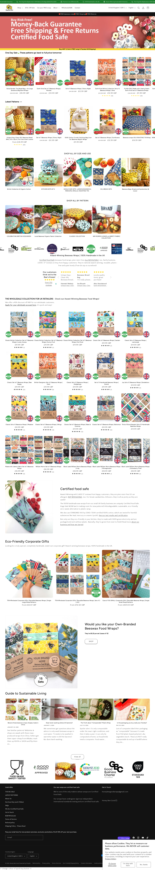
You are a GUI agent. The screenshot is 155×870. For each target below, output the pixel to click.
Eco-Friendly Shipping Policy (71, 863)
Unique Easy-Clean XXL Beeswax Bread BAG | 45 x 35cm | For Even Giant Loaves (19, 138)
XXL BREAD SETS (106, 189)
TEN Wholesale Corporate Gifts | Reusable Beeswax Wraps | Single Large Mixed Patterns (29, 601)
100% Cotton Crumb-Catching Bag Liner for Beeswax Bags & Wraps (78, 138)
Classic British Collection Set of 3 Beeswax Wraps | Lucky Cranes (19, 341)
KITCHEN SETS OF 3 (48, 189)
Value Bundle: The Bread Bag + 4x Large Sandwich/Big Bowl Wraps (19, 89)
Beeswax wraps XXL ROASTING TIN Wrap (137, 137)
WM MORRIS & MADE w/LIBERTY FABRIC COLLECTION (106, 237)
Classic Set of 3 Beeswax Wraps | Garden (106, 340)
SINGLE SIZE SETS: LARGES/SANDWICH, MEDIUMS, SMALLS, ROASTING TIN (77, 190)
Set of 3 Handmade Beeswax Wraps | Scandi (106, 383)
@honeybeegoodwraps (111, 796)
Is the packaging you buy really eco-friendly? (132, 723)
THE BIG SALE (10, 792)
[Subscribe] (40, 837)
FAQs (7, 805)
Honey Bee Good (14, 863)
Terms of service (56, 863)
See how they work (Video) (14, 802)
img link (41, 760)
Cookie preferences (99, 863)
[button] (20, 8)
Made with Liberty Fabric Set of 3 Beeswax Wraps (19, 467)
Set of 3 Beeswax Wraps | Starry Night (78, 88)
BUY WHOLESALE (75, 497)
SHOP (91, 641)
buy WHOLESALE (92, 260)
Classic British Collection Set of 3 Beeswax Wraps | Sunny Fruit (48, 341)
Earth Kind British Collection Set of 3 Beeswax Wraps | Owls (107, 89)
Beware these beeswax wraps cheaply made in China (23, 723)
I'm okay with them (128, 865)
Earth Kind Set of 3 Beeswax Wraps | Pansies (49, 89)
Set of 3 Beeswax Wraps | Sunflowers (107, 137)
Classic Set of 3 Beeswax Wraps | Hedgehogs (77, 383)
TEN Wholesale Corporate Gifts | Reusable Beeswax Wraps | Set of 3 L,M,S (77, 601)
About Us (8, 799)
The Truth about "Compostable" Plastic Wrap (96, 723)
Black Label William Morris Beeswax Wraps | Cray (77, 467)
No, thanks (144, 865)
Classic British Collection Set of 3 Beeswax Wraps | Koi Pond (77, 341)
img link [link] (17, 760)
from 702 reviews (48, 284)
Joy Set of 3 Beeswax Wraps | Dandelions (135, 382)
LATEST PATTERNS (11, 795)
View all (77, 757)
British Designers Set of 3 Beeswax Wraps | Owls (48, 383)
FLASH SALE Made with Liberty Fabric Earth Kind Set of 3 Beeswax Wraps (136, 89)
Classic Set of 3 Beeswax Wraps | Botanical (106, 424)
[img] (50, 279)
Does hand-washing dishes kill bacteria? (59, 723)
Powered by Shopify (25, 863)
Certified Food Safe (46, 260)
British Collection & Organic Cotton (19, 189)
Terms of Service (11, 819)
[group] (77, 32)
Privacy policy (46, 863)
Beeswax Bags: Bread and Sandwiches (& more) (135, 190)
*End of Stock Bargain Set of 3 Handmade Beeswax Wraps (135, 425)
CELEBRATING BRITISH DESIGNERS (19, 236)
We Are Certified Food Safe (14, 809)
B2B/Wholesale (10, 816)
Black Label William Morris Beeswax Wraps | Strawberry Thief (136, 467)
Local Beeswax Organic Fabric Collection (48, 236)
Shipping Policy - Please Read (15, 826)
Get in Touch (9, 812)
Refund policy (10, 823)
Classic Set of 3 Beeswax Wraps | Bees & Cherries (77, 425)
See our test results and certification (113, 515)
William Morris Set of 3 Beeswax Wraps (48, 466)
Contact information (86, 863)
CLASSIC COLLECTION (77, 236)
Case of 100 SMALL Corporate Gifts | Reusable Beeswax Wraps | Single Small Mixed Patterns (126, 601)
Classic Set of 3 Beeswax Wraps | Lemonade (135, 341)
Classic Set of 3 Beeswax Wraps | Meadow (19, 424)
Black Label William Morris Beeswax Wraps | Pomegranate (107, 467)
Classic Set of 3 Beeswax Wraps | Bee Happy (19, 383)
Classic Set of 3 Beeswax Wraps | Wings (48, 424)
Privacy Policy (110, 859)
